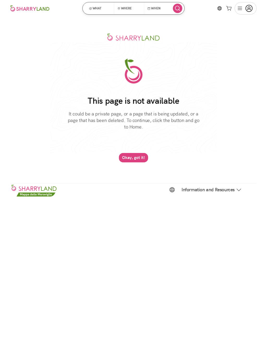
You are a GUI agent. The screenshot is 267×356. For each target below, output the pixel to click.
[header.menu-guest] (246, 8)
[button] (100, 8)
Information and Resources (208, 189)
